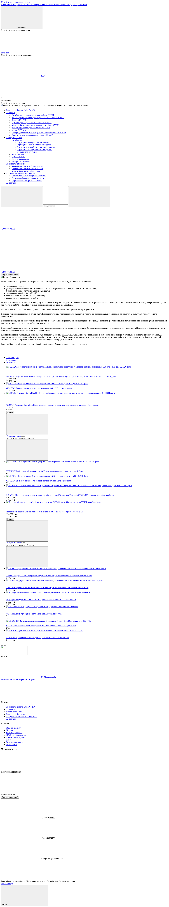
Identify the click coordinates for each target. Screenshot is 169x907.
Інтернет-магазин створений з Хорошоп (19, 679)
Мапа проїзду (7, 884)
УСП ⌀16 (10, 112)
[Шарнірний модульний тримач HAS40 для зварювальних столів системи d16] (87, 592)
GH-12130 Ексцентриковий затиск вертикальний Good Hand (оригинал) (39, 481)
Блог (66, 4)
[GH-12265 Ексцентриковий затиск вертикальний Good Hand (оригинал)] (87, 383)
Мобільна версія (48, 677)
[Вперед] (5, 645)
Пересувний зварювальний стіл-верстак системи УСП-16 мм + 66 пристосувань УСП (45, 512)
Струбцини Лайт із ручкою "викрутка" (34, 145)
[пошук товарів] (22, 196)
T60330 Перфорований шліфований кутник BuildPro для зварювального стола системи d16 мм (49, 576)
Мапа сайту (11, 744)
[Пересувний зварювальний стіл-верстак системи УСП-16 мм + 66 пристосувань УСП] (87, 502)
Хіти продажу (12, 357)
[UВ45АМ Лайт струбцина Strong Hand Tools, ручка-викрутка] (87, 607)
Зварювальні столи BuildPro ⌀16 (20, 110)
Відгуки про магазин (77, 4)
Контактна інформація (54, 4)
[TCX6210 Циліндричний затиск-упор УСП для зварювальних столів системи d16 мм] (87, 462)
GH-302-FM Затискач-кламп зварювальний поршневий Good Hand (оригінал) (41, 626)
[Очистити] (89, 196)
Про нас (4, 4)
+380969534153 (8, 229)
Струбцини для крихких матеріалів (33, 142)
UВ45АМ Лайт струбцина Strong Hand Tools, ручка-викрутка (34, 614)
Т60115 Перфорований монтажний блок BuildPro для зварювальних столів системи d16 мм (47, 587)
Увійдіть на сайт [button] (13, 436)
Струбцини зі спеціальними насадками (34, 149)
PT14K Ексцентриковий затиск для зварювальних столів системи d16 (37, 637)
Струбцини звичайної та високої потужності (37, 147)
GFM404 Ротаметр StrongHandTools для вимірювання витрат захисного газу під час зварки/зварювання (52, 405)
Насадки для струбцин (27, 152)
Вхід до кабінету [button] (13, 728)
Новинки (10, 362)
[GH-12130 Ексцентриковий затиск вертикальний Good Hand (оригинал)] (87, 476)
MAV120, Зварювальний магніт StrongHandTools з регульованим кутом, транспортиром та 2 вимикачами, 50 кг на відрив (61, 376)
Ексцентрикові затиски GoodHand (21, 173)
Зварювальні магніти (15, 164)
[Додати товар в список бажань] (27, 424)
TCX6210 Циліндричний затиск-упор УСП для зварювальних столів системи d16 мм (44, 471)
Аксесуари (11, 183)
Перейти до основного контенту (15, 2)
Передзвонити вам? (10, 275)
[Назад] (2, 645)
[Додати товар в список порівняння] (27, 450)
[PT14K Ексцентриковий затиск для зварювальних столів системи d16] (87, 630)
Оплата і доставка (16, 4)
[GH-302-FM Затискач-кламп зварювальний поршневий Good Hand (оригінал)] (87, 621)
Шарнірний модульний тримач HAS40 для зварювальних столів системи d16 (41, 599)
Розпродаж (11, 360)
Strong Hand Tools (14, 137)
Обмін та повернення (34, 4)
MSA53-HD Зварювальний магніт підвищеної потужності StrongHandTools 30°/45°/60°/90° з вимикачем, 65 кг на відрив (60, 495)
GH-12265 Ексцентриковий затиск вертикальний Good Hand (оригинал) (39, 388)
